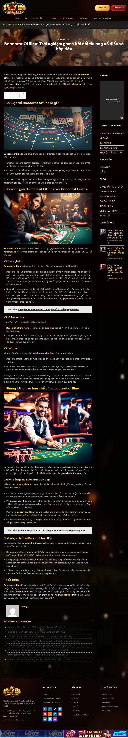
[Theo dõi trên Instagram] (50, 709)
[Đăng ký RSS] (50, 714)
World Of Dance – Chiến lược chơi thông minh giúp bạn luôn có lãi (115, 234)
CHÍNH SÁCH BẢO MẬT (52, 702)
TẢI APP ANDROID (109, 148)
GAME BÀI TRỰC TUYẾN (111, 187)
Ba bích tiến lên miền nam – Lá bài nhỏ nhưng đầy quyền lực (36, 632)
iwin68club (76, 84)
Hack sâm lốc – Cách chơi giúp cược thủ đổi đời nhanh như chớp (39, 659)
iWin (4, 24)
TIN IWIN (82, 18)
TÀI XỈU (75, 698)
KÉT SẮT (104, 138)
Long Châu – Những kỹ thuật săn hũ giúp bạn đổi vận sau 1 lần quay (115, 270)
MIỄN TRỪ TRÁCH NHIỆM (52, 698)
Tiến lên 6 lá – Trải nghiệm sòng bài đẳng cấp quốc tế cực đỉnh (38, 650)
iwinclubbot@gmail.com (15, 720)
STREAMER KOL (108, 196)
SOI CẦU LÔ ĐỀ (107, 201)
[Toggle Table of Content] (20, 95)
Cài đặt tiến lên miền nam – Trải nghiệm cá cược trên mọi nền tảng (40, 636)
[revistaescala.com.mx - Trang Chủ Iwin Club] (14, 8)
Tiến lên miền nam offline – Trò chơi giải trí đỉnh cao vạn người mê (39, 645)
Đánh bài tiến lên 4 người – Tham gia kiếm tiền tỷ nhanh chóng (38, 654)
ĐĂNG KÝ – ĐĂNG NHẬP (112, 133)
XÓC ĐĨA (76, 702)
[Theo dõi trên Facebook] (45, 709)
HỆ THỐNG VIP (107, 711)
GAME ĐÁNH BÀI (108, 191)
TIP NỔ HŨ (105, 215)
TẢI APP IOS (106, 143)
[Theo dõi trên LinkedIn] (55, 714)
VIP (26, 18)
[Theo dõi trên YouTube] (60, 714)
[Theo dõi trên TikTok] (55, 709)
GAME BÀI (76, 694)
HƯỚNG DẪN (37, 18)
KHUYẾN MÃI (106, 702)
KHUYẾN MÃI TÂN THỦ (111, 152)
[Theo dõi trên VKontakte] (45, 719)
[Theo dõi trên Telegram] (50, 719)
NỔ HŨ (103, 172)
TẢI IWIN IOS (106, 694)
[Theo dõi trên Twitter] (60, 709)
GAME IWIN (67, 18)
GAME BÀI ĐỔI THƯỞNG (102, 18)
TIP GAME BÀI (15, 24)
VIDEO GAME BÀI (108, 211)
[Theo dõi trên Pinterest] (45, 714)
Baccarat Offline (12, 248)
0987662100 (13, 716)
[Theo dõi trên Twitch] (55, 719)
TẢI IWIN (53, 18)
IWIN (17, 18)
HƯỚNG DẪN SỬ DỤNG (110, 707)
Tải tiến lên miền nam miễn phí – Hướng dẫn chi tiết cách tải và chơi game (43, 641)
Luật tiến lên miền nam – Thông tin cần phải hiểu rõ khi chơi (36, 627)
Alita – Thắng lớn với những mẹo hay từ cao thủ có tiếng (115, 252)
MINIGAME (105, 167)
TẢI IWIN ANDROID (108, 698)
